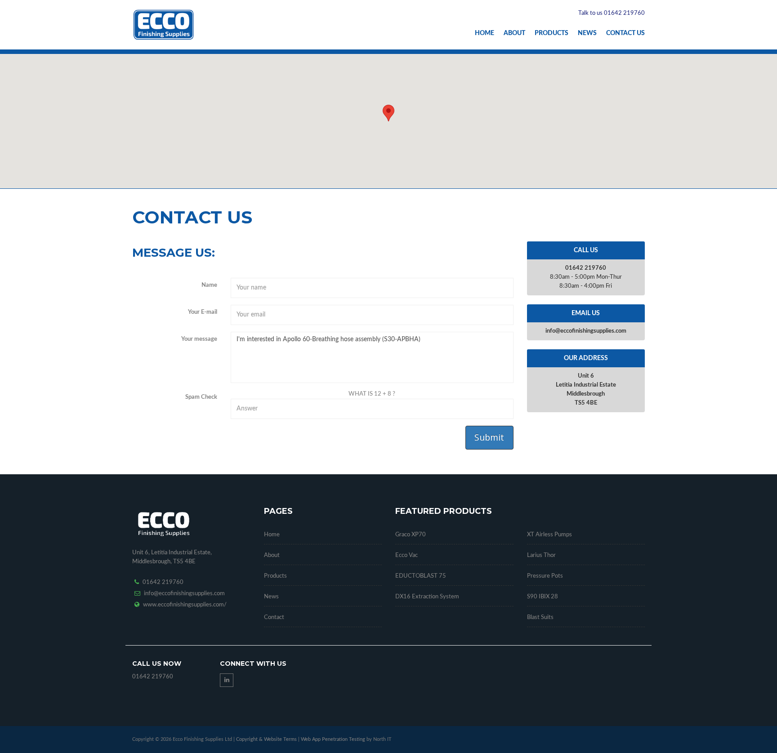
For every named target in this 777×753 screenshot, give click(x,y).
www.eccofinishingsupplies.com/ (185, 605)
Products (551, 33)
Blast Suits (540, 617)
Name (209, 285)
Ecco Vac (406, 555)
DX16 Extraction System (427, 597)
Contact (274, 617)
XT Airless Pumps (549, 535)
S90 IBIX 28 (542, 597)
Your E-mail (202, 312)
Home (484, 33)
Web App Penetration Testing (333, 739)
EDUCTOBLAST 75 (420, 576)
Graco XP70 (410, 535)
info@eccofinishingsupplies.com (184, 594)
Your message (199, 339)
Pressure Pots (545, 576)
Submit (489, 437)
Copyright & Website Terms (266, 739)
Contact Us (625, 33)
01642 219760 (163, 582)
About (514, 33)
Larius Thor (541, 555)
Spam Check (201, 397)
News (587, 33)
